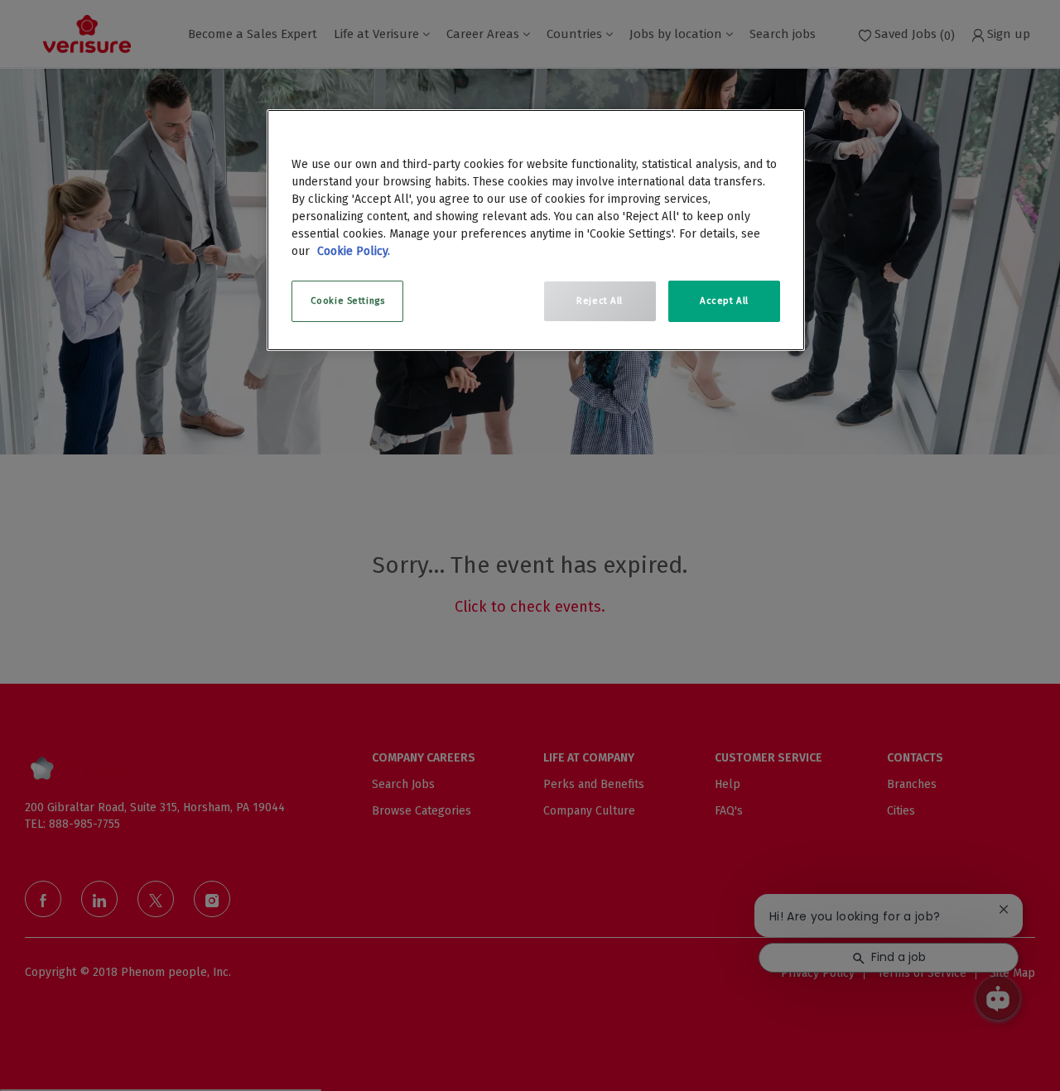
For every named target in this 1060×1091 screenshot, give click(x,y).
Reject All (599, 300)
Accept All (724, 300)
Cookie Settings (348, 300)
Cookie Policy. (353, 251)
